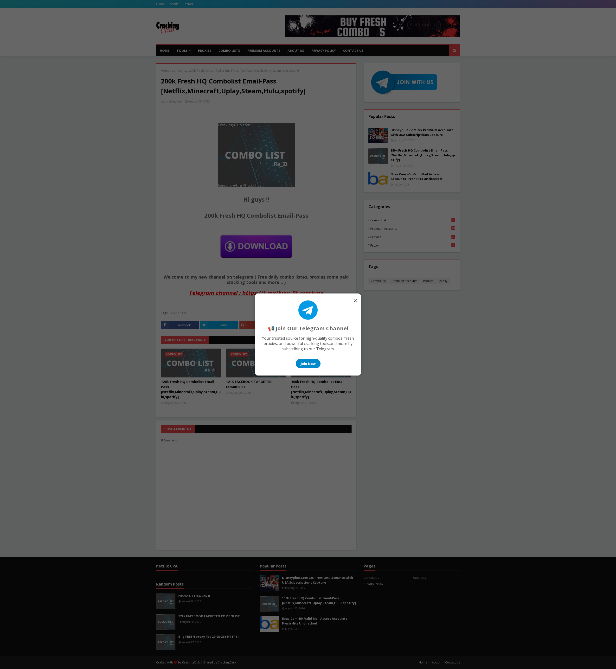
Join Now (308, 363)
